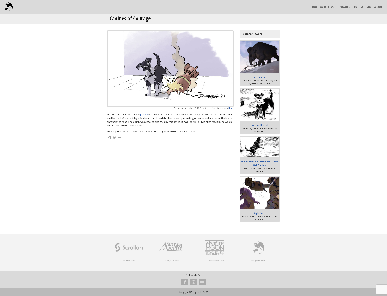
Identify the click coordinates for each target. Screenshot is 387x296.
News (231, 108)
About (323, 6)
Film (355, 6)
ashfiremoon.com (215, 260)
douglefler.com (258, 260)
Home (314, 6)
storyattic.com (172, 260)
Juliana (144, 114)
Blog (369, 6)
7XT (362, 6)
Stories (332, 6)
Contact (378, 6)
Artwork (344, 6)
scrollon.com (129, 260)
